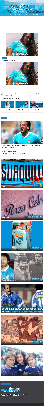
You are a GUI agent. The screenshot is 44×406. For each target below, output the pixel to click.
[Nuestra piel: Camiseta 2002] (22, 298)
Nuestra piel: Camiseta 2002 (7, 311)
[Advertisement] (22, 24)
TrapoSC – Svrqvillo (5, 186)
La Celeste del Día (6, 110)
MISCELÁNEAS (35, 14)
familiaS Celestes (5, 374)
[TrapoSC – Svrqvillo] (22, 173)
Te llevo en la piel (5, 217)
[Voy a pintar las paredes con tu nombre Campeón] (22, 330)
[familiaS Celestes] (22, 361)
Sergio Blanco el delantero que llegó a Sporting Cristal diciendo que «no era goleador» (21, 146)
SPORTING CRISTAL (17, 14)
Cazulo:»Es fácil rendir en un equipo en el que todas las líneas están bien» (11, 94)
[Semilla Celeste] (22, 236)
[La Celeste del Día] (7, 101)
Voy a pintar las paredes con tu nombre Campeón (12, 342)
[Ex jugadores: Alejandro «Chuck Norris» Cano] (22, 267)
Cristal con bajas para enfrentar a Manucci (33, 93)
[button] (21, 14)
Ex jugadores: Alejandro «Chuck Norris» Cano (11, 280)
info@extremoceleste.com (12, 395)
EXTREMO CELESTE (27, 14)
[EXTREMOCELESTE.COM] (10, 386)
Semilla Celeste (5, 249)
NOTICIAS (10, 14)
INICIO (6, 14)
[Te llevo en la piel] (22, 205)
